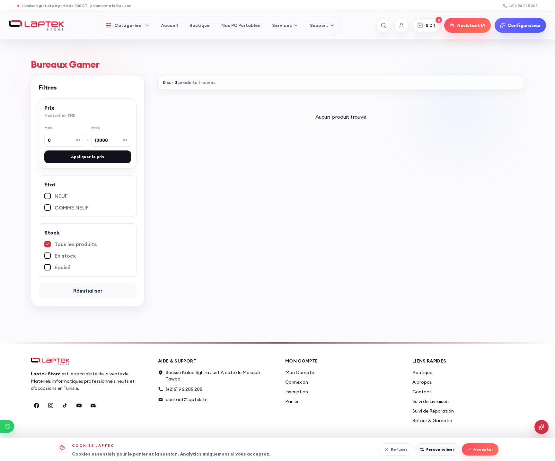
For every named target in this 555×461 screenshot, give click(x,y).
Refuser (399, 449)
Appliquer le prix (87, 156)
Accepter (483, 449)
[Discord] (93, 405)
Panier (292, 401)
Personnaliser (440, 449)
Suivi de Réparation (433, 411)
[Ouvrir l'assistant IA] (541, 427)
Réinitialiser (87, 290)
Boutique (199, 25)
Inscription (296, 392)
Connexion (296, 382)
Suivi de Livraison (430, 401)
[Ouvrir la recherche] (383, 25)
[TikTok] (65, 405)
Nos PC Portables (240, 25)
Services (282, 25)
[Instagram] (51, 405)
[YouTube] (79, 405)
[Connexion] (401, 25)
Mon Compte (299, 372)
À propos (422, 382)
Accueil (169, 25)
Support (319, 25)
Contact (421, 392)
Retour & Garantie (432, 420)
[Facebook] (36, 405)
